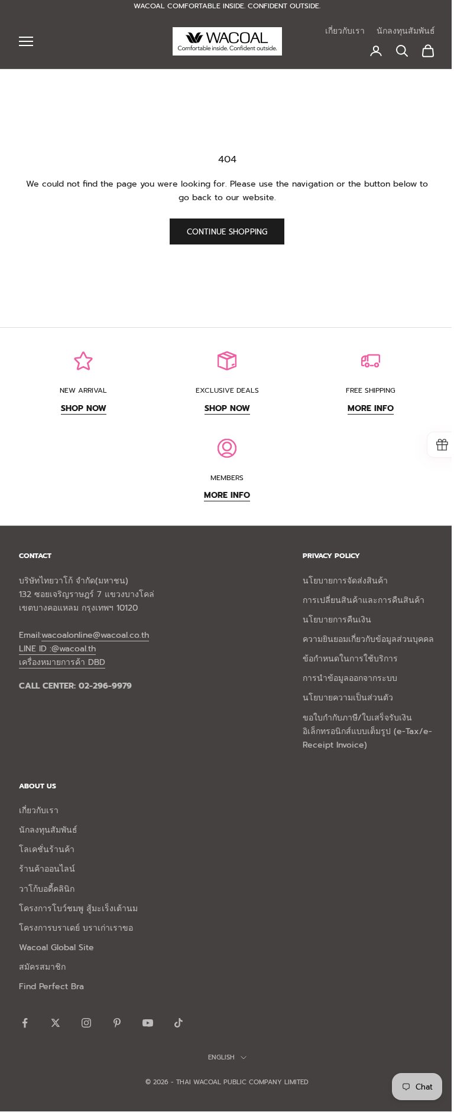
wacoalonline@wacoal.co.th (95, 635)
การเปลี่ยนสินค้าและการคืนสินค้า (363, 600)
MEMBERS (227, 477)
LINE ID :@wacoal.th (57, 649)
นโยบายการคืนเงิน (337, 620)
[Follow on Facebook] (25, 1023)
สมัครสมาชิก (42, 967)
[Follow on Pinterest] (117, 1023)
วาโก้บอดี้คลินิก (46, 889)
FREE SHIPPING (370, 390)
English (221, 1057)
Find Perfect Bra (51, 986)
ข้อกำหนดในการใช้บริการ (350, 659)
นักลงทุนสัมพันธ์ (406, 31)
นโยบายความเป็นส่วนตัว (348, 698)
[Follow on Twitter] (55, 1023)
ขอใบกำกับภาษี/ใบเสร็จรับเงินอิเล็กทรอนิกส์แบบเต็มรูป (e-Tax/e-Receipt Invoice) (367, 731)
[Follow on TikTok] (178, 1023)
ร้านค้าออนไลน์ (47, 869)
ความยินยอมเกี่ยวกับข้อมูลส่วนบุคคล (368, 639)
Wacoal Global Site (56, 947)
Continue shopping (227, 231)
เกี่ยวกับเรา (345, 31)
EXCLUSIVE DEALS (227, 390)
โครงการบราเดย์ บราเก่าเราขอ (76, 928)
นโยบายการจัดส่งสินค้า (345, 581)
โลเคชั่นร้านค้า (46, 849)
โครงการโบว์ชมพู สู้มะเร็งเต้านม (78, 908)
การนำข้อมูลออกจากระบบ (350, 678)
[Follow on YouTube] (148, 1023)
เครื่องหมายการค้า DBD (62, 662)
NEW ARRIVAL (83, 390)
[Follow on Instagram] (86, 1023)
